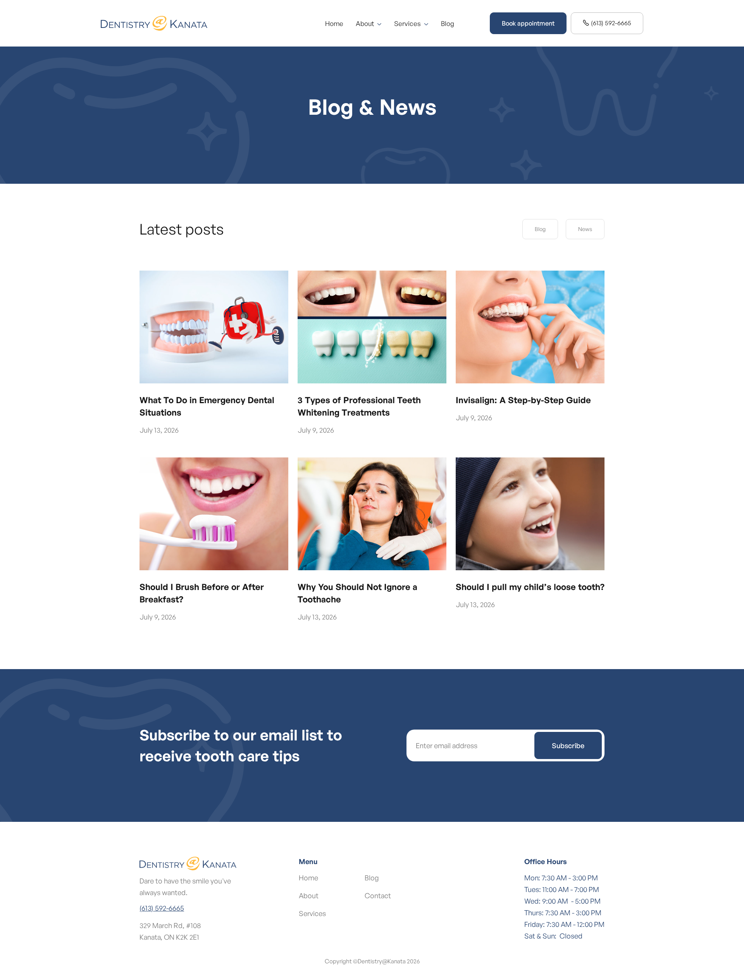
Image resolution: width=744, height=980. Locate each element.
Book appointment (528, 23)
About (309, 895)
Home (334, 23)
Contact (378, 895)
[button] (369, 23)
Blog (447, 23)
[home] (154, 23)
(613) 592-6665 (607, 23)
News (585, 229)
